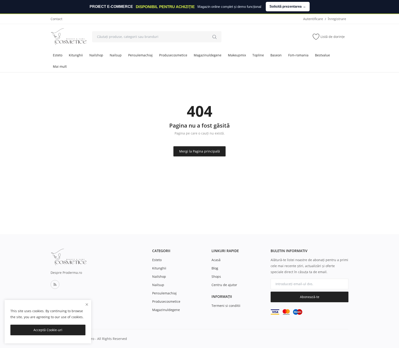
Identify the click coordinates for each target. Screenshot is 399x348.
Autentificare (313, 19)
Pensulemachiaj (140, 55)
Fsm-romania (298, 55)
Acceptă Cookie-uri (47, 330)
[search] (214, 36)
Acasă (216, 260)
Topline (258, 55)
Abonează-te (309, 297)
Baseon (276, 55)
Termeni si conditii (226, 305)
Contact (56, 19)
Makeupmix (237, 55)
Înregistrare (337, 19)
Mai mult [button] (60, 66)
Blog (215, 268)
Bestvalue (322, 55)
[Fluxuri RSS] (55, 284)
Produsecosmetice (173, 55)
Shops (216, 276)
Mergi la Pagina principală (199, 151)
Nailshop (96, 55)
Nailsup (116, 55)
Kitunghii (76, 55)
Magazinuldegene (207, 55)
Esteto (57, 55)
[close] (87, 304)
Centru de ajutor (224, 285)
